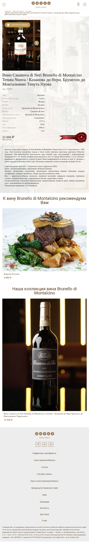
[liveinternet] (5, 542)
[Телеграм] (38, 444)
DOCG (41, 128)
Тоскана (41, 105)
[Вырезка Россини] (44, 239)
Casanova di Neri (37, 111)
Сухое (41, 98)
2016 (42, 124)
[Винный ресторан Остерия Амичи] (41, 4)
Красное (40, 95)
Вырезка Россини (11, 274)
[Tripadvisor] (51, 444)
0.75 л (42, 121)
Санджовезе (39, 118)
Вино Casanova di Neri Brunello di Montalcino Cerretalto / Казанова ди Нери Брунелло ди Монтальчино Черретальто (43, 415)
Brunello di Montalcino (34, 115)
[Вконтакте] (44, 444)
